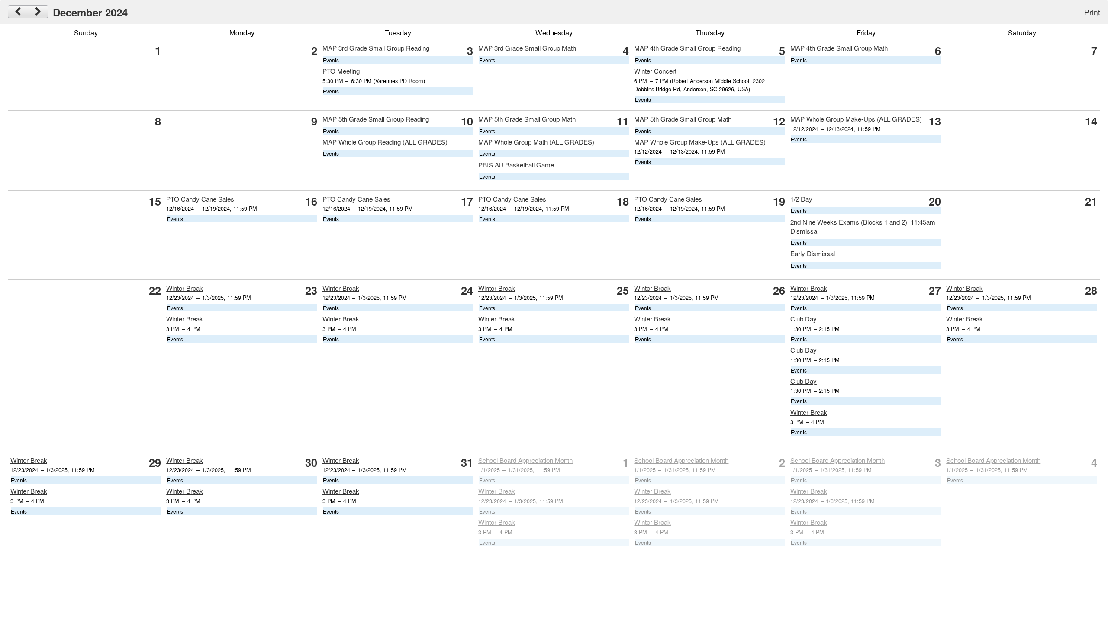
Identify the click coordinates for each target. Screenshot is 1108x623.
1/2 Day (801, 198)
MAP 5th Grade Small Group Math (527, 118)
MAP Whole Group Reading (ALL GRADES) (385, 141)
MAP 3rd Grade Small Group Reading (375, 47)
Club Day (803, 318)
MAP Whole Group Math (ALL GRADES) (536, 141)
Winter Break (184, 287)
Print (1092, 11)
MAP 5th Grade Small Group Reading (375, 118)
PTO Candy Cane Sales (200, 198)
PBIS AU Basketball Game (516, 164)
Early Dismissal (812, 253)
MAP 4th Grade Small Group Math (839, 47)
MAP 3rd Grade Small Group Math (527, 47)
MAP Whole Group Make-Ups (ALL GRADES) (700, 141)
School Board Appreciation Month (525, 460)
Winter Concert (655, 70)
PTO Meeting (341, 70)
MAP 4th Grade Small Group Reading (687, 47)
